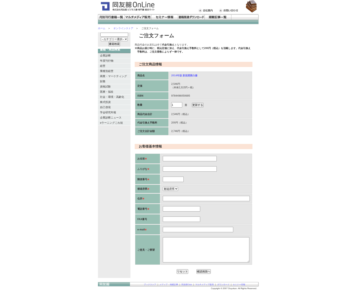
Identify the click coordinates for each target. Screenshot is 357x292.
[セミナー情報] (164, 19)
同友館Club (186, 284)
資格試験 (105, 86)
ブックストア (150, 284)
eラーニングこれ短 (111, 122)
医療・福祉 (106, 91)
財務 (102, 81)
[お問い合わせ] (229, 11)
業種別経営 (106, 71)
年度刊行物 (106, 60)
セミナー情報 (239, 284)
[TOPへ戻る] (114, 286)
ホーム (101, 28)
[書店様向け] (245, 19)
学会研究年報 (108, 112)
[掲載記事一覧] (218, 19)
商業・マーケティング (113, 76)
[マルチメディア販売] (138, 19)
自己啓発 (105, 107)
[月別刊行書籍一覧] (111, 19)
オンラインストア (123, 28)
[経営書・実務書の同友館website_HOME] (127, 10)
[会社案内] (207, 11)
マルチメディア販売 (204, 284)
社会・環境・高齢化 (112, 96)
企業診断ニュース (110, 117)
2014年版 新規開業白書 (184, 75)
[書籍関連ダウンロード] (191, 19)
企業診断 (105, 55)
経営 (102, 65)
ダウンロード (223, 284)
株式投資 (105, 102)
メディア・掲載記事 (168, 284)
